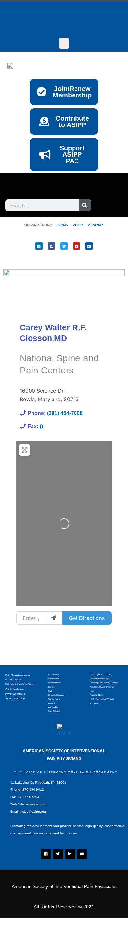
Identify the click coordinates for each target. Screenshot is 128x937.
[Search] (85, 205)
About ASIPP (53, 675)
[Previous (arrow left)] (13, 933)
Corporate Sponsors (56, 695)
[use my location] (54, 617)
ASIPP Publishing (15, 698)
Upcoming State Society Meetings (104, 683)
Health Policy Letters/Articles (102, 699)
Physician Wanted (15, 694)
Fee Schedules (13, 679)
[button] (64, 43)
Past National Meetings (99, 679)
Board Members (54, 683)
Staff (50, 691)
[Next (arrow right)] (41, 933)
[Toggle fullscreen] (41, 924)
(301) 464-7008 (65, 413)
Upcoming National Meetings (101, 675)
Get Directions (87, 618)
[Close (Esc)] (97, 924)
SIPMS (60, 225)
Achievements (53, 679)
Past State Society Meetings (102, 687)
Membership (53, 707)
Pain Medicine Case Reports (20, 684)
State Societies (54, 711)
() (41, 426)
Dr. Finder (94, 703)
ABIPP (78, 225)
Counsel (51, 687)
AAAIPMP (95, 225)
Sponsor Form (54, 699)
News (92, 691)
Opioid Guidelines (14, 689)
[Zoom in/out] (13, 924)
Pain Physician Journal (17, 675)
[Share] (69, 924)
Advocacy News (96, 695)
